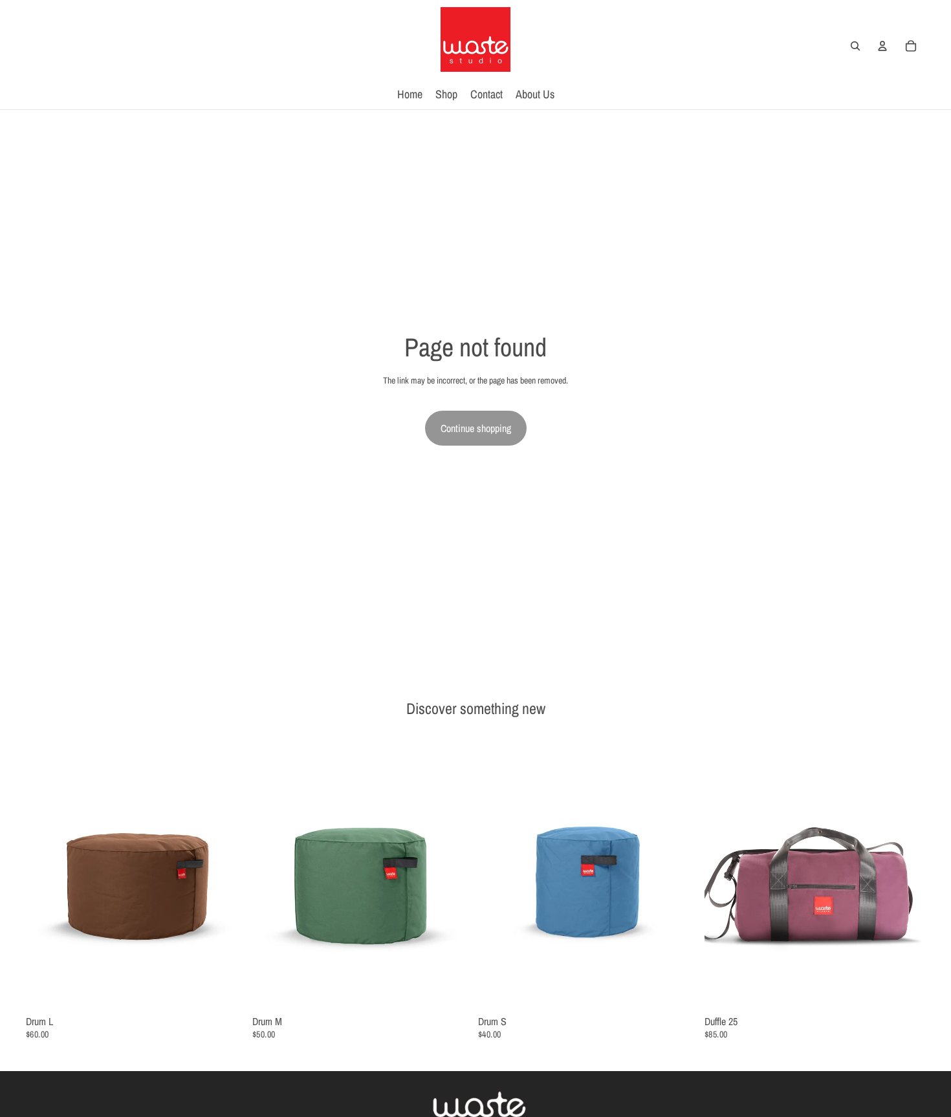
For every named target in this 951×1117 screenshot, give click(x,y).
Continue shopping (476, 428)
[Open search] (855, 46)
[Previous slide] (45, 873)
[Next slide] (227, 873)
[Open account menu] (882, 46)
